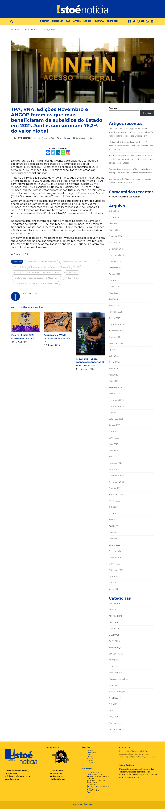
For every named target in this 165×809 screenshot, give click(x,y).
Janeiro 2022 (114, 545)
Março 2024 (114, 381)
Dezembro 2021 (116, 551)
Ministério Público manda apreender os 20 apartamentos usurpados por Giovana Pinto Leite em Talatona (131, 146)
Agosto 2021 (114, 576)
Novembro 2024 (116, 331)
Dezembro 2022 (116, 475)
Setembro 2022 (116, 494)
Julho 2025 (113, 280)
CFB (95, 262)
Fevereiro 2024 (115, 387)
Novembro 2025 (116, 255)
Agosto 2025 (114, 274)
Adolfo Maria (114, 603)
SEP (78, 278)
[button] (122, 20)
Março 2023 (114, 457)
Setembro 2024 (116, 343)
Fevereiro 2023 (115, 463)
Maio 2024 (113, 368)
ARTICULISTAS (115, 616)
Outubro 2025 (115, 261)
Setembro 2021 (116, 570)
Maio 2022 (113, 520)
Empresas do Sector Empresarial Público (49, 267)
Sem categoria (115, 723)
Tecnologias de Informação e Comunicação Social (36, 283)
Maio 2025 (113, 293)
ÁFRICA (76, 21)
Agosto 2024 (115, 350)
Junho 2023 (114, 438)
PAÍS (68, 21)
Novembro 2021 (116, 557)
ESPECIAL (113, 660)
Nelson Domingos (117, 691)
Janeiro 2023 (114, 469)
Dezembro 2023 (116, 400)
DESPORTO (112, 21)
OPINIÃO (113, 704)
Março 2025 (114, 305)
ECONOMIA (57, 21)
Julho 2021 (113, 583)
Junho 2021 (114, 589)
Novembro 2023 (116, 406)
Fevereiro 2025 (115, 312)
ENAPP (76, 267)
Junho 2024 (114, 362)
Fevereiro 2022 (115, 538)
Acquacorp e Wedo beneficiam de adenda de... (57, 338)
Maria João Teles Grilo (118, 679)
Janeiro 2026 (114, 242)
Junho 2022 (114, 513)
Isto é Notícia (72, 272)
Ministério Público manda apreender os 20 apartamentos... (90, 362)
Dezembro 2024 (116, 324)
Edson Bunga (115, 647)
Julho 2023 (114, 431)
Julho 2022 (114, 507)
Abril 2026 (113, 224)
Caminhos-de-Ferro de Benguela (41, 262)
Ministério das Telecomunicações (28, 278)
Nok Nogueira (115, 698)
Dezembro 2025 (116, 249)
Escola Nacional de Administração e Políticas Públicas (37, 272)
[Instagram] (68, 152)
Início (17, 30)
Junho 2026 (114, 217)
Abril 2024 (113, 375)
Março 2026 (114, 230)
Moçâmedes (53, 278)
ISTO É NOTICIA (25, 138)
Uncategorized (115, 729)
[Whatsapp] (63, 152)
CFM (24, 267)
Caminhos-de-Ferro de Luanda (75, 262)
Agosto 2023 (114, 425)
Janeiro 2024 (114, 394)
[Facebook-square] (129, 21)
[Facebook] (48, 152)
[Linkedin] (152, 21)
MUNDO (87, 21)
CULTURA (99, 21)
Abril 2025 (113, 299)
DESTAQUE (114, 635)
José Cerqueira (115, 673)
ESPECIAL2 (114, 666)
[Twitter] (134, 21)
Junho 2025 (114, 287)
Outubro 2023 (115, 413)
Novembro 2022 (116, 482)
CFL (15, 267)
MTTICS (67, 278)
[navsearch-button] (11, 21)
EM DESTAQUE (116, 654)
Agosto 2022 (114, 501)
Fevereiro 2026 (115, 236)
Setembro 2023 (116, 419)
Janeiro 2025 (114, 318)
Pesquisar (113, 108)
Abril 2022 (113, 526)
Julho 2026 (114, 211)
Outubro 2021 (115, 564)
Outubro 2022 (115, 488)
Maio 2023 (113, 444)
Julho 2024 (114, 356)
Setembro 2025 (116, 268)
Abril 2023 (113, 450)
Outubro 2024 (115, 337)
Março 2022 (114, 532)
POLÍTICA (44, 21)
